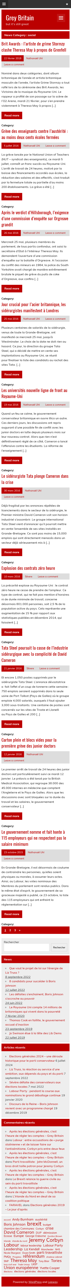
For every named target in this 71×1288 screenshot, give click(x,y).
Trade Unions (24, 1265)
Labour (11, 1245)
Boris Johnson (14, 1224)
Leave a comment (14, 64)
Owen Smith (28, 1253)
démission (50, 1232)
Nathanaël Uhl (34, 58)
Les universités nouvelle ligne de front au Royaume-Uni (34, 393)
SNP (6, 1261)
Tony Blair (44, 1261)
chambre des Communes (19, 1228)
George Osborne (35, 1236)
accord (7, 1220)
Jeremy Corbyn (46, 1240)
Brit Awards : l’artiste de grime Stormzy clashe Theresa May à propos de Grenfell (33, 46)
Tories (56, 1261)
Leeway (53, 1282)
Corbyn (40, 1228)
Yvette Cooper (50, 1268)
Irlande (7, 1241)
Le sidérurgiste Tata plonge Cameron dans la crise (34, 479)
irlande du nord (19, 1241)
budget (47, 1224)
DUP (39, 1233)
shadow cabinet (54, 1257)
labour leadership (31, 1245)
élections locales (47, 1271)
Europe (19, 1235)
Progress (17, 1257)
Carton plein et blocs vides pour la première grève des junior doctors (28, 742)
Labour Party (53, 1245)
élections (8, 1271)
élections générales (25, 1271)
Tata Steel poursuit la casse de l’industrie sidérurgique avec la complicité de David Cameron (34, 653)
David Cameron (19, 1232)
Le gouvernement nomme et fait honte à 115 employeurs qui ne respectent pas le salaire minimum (33, 837)
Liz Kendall (32, 1249)
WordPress (35, 1282)
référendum (34, 1256)
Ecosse (8, 1236)
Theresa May (23, 1260)
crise (50, 1228)
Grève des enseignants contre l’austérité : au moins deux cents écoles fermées (34, 134)
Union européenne (21, 1268)
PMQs (7, 1257)
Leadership (13, 1249)
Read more (11, 115)
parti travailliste (49, 1252)
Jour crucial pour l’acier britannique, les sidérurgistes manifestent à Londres (33, 307)
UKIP (34, 1264)
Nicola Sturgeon (12, 1253)
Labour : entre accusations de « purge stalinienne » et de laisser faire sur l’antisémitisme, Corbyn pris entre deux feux (35, 1144)
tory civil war (10, 1264)
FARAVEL (15, 1205)
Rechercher (11, 942)
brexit (34, 1223)
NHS (57, 1249)
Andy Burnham (22, 1219)
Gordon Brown (55, 1236)
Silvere (28, 576)
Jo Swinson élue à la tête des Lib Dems (35, 1033)
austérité (41, 1219)
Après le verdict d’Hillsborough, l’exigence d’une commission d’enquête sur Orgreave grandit (35, 218)
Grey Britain (20, 17)
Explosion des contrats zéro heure (28, 568)
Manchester (47, 1249)
